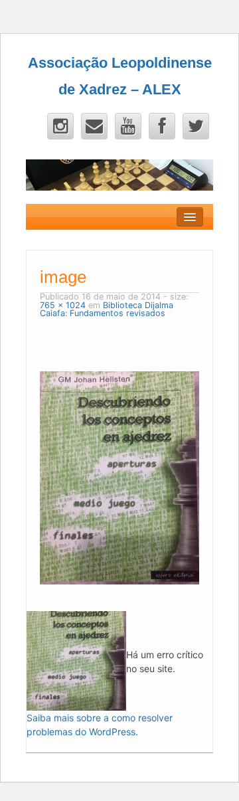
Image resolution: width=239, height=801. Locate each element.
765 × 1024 (63, 305)
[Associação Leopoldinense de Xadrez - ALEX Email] (94, 126)
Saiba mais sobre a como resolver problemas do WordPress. (100, 724)
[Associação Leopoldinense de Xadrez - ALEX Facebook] (162, 126)
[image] (119, 476)
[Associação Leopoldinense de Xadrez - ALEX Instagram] (60, 126)
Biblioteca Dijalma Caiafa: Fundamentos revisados (106, 309)
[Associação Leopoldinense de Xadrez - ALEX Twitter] (196, 126)
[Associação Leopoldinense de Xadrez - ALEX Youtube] (128, 126)
